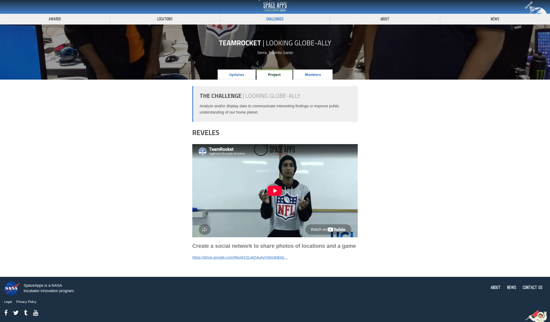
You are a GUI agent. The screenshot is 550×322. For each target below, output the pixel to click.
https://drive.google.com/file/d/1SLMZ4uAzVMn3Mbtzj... (239, 257)
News (495, 19)
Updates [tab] (236, 74)
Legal (8, 302)
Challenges (275, 19)
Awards (55, 19)
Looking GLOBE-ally (298, 42)
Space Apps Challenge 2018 (275, 7)
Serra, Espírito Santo (275, 53)
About (385, 19)
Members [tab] (313, 74)
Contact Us (532, 288)
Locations (165, 19)
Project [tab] (274, 74)
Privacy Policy (26, 302)
